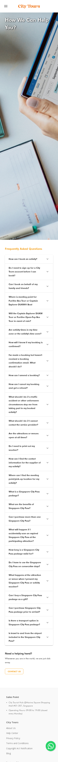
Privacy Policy (13, 738)
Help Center (12, 733)
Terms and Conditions (17, 743)
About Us (11, 728)
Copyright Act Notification (19, 748)
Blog (8, 753)
